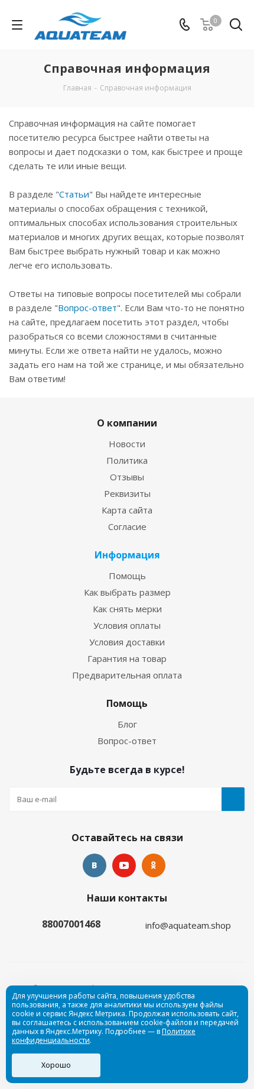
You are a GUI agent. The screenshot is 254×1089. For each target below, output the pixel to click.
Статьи (74, 194)
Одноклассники (153, 865)
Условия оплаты (127, 625)
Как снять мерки (127, 609)
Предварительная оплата (127, 675)
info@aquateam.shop (188, 925)
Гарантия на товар (127, 658)
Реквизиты (127, 493)
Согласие (127, 526)
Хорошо (56, 1065)
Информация (127, 554)
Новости (127, 444)
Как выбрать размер (127, 592)
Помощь (127, 575)
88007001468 (71, 923)
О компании (127, 422)
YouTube (124, 865)
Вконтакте (94, 865)
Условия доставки (127, 642)
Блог (127, 724)
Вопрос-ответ (87, 308)
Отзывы (127, 477)
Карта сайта (127, 510)
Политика (127, 460)
